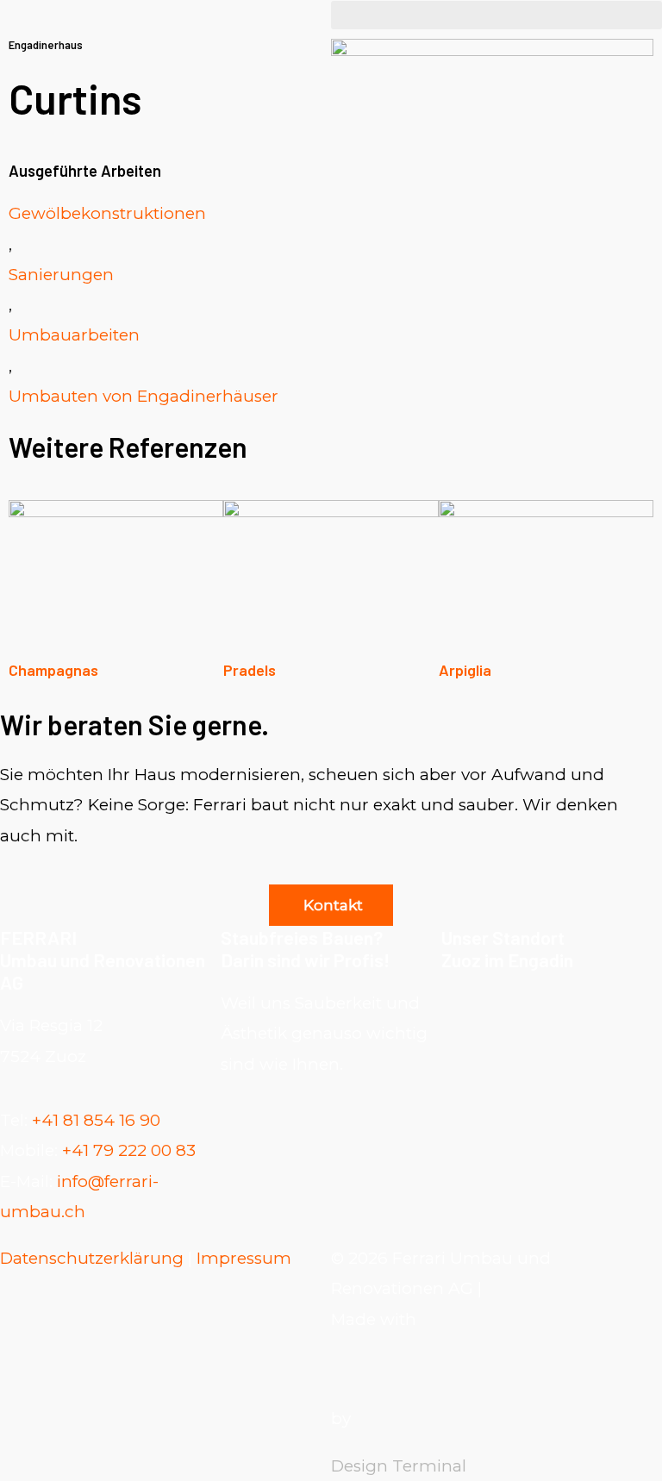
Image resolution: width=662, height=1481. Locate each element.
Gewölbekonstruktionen (107, 213)
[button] (496, 15)
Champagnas (53, 669)
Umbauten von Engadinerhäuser (143, 396)
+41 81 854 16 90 (96, 1120)
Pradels (249, 669)
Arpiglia (465, 669)
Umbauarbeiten (74, 335)
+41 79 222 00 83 (129, 1150)
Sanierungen (61, 274)
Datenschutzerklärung (92, 1258)
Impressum (244, 1258)
